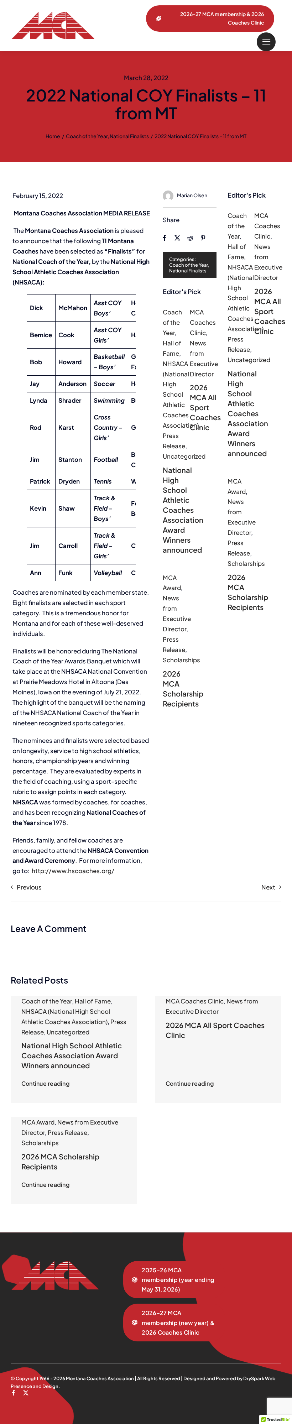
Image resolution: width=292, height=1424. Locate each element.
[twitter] (25, 1393)
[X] (177, 237)
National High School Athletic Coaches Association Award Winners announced (183, 509)
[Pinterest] (203, 237)
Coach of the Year (188, 265)
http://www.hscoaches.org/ (73, 871)
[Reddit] (190, 237)
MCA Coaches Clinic (203, 322)
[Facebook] (164, 237)
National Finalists (188, 270)
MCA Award (37, 1122)
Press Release (67, 1132)
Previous (29, 887)
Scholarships (181, 660)
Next (268, 887)
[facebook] (13, 1393)
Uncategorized (184, 456)
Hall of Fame (93, 1001)
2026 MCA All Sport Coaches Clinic (205, 407)
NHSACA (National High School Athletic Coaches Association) (181, 394)
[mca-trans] (52, 15)
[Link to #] (266, 41)
